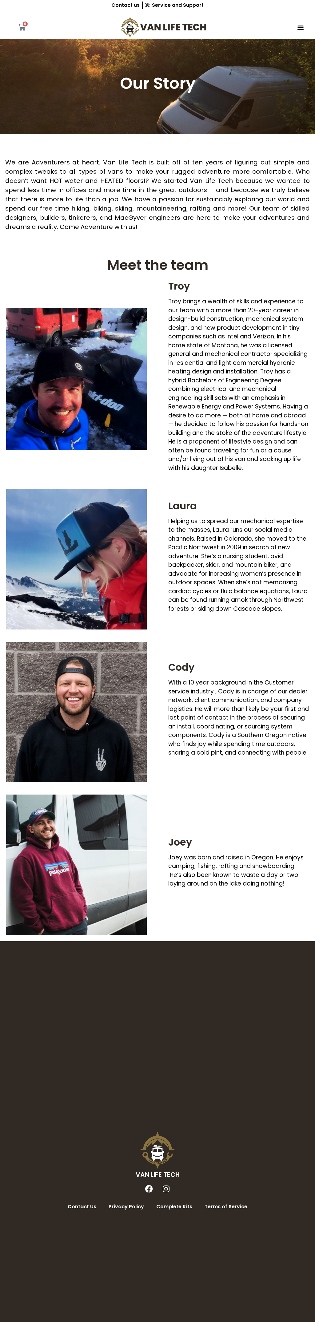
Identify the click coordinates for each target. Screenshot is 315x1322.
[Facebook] (149, 1189)
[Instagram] (166, 1189)
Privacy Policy (126, 1206)
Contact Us (82, 1206)
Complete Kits (174, 1206)
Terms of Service (226, 1206)
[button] (300, 27)
